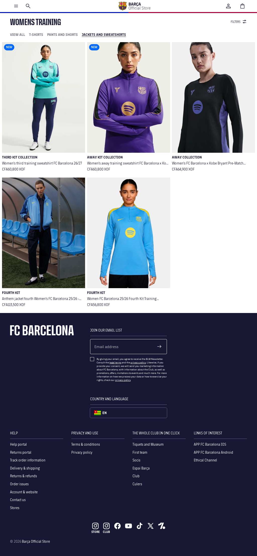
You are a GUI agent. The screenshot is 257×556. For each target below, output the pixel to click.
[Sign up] (159, 346)
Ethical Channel (205, 460)
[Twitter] (151, 526)
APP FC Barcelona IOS (210, 444)
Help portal (18, 444)
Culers (137, 484)
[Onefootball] (162, 526)
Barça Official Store (36, 541)
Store (95, 532)
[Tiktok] (140, 526)
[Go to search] (28, 6)
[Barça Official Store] (134, 6)
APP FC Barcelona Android (213, 452)
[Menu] (16, 6)
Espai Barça (141, 468)
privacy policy (138, 362)
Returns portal (20, 452)
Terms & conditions (85, 444)
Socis (136, 460)
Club (136, 476)
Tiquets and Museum (148, 444)
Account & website (24, 492)
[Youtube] (128, 526)
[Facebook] (117, 526)
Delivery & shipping (25, 468)
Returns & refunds (23, 476)
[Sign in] (228, 6)
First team (140, 452)
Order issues (19, 484)
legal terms (115, 362)
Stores (14, 508)
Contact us (18, 500)
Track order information (27, 460)
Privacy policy (81, 452)
